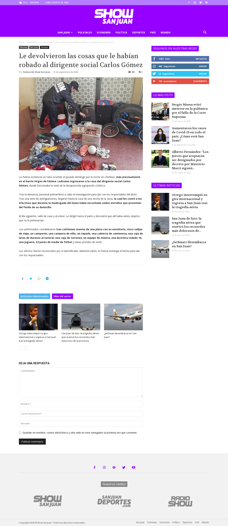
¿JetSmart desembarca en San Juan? (189, 244)
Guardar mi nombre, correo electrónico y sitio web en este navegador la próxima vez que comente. (80, 432)
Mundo (165, 32)
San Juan (64, 32)
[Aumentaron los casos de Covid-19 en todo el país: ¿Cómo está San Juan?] (160, 135)
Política (121, 32)
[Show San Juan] (114, 17)
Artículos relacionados (34, 296)
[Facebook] (188, 2)
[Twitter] (200, 2)
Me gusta (201, 58)
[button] (205, 32)
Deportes (138, 32)
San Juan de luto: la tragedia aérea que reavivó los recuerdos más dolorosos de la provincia (80, 337)
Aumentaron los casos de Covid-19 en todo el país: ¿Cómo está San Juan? (189, 134)
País (153, 32)
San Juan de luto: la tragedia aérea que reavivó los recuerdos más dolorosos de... (188, 225)
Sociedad (44, 47)
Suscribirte (200, 81)
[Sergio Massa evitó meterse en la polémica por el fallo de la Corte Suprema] (160, 111)
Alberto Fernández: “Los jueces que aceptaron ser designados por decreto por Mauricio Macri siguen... (190, 160)
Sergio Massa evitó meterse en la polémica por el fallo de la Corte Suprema (190, 111)
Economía (104, 32)
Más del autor (62, 296)
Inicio (21, 42)
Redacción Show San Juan (36, 72)
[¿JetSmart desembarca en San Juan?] (123, 317)
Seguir (203, 66)
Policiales (85, 32)
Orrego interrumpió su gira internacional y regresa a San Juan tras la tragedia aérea (37, 337)
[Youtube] (206, 2)
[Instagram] (194, 2)
